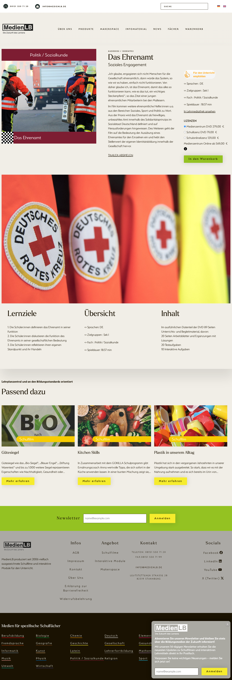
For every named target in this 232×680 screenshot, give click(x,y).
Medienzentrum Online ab (206, 143)
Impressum (76, 561)
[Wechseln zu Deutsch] (219, 6)
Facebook (211, 552)
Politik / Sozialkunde (87, 658)
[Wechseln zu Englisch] (225, 6)
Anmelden (162, 518)
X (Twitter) (211, 578)
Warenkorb (194, 29)
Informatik (10, 650)
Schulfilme (110, 552)
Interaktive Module (110, 561)
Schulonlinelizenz (203, 137)
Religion (111, 658)
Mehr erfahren (18, 481)
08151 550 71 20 (19, 6)
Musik (6, 658)
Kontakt (76, 569)
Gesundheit (148, 643)
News (157, 29)
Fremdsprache (13, 643)
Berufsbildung (13, 635)
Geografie (44, 643)
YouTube (210, 569)
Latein (75, 650)
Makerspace (109, 29)
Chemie (76, 635)
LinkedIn (211, 561)
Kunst (40, 650)
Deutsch (111, 635)
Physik (41, 658)
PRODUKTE (86, 29)
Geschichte (79, 643)
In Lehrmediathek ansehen (199, 111)
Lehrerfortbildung (119, 650)
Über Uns (65, 29)
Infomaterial (136, 29)
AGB (76, 552)
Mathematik (148, 650)
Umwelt (8, 666)
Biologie (42, 635)
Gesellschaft (115, 643)
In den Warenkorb (203, 158)
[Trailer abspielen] (116, 239)
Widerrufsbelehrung (76, 598)
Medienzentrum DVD (205, 126)
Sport (143, 658)
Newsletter (68, 518)
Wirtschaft (44, 666)
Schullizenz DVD (202, 132)
